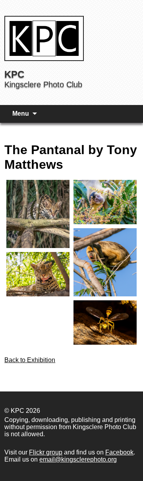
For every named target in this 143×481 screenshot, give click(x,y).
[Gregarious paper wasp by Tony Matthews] (105, 322)
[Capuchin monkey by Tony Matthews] (105, 202)
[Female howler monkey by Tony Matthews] (105, 262)
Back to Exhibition (29, 360)
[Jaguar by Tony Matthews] (38, 274)
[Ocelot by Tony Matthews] (38, 214)
